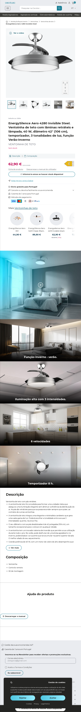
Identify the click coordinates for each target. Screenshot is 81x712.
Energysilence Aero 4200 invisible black (56, 229)
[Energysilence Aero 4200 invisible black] (56, 218)
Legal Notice (45, 704)
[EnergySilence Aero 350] (17, 218)
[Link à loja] (10, 3)
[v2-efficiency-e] (69, 164)
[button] (73, 104)
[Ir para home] (7, 21)
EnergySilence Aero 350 (17, 229)
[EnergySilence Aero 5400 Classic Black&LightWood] (36, 218)
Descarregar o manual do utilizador (41, 169)
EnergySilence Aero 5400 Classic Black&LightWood (36, 229)
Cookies (29, 704)
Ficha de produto (15, 169)
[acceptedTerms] (6, 667)
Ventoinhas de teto (26, 208)
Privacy (36, 704)
